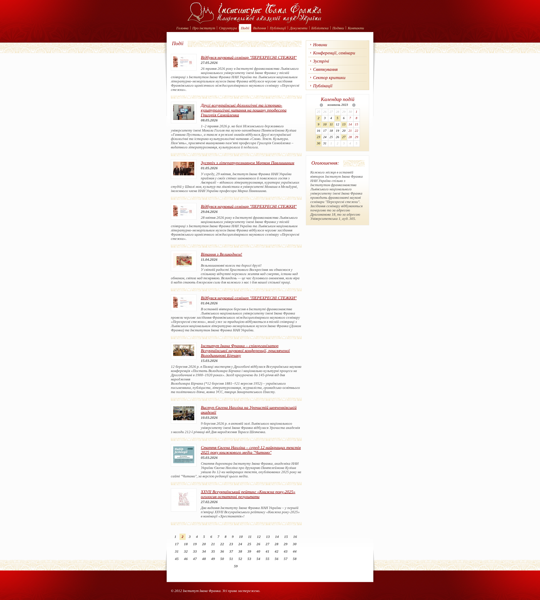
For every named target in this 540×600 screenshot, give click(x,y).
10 (241, 537)
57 (286, 559)
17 (177, 544)
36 (222, 551)
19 (195, 544)
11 (250, 537)
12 (259, 537)
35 (213, 551)
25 (249, 544)
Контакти (356, 28)
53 (249, 559)
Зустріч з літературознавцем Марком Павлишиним (247, 162)
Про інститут (203, 28)
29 (286, 544)
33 (195, 551)
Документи (299, 28)
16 (295, 537)
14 (277, 537)
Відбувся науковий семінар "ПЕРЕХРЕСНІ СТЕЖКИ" (249, 57)
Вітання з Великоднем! (221, 254)
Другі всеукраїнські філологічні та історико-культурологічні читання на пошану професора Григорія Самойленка (243, 110)
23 (231, 544)
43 (286, 551)
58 (295, 559)
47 (195, 559)
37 (231, 551)
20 (204, 544)
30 (295, 544)
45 (177, 559)
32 (186, 551)
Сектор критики (329, 77)
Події (245, 28)
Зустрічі (321, 61)
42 (276, 551)
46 (186, 559)
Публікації (278, 28)
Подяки (338, 28)
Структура (228, 28)
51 (231, 559)
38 (240, 551)
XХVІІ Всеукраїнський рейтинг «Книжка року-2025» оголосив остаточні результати (248, 494)
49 (213, 559)
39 (249, 551)
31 (177, 551)
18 (186, 544)
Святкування (325, 69)
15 (286, 537)
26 (258, 544)
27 (267, 544)
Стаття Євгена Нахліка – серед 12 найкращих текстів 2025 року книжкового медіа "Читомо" (251, 450)
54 (258, 559)
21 (213, 544)
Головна (182, 28)
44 (295, 551)
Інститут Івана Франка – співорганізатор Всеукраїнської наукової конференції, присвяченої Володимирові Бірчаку (245, 350)
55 (267, 559)
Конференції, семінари (334, 52)
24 (240, 544)
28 (276, 544)
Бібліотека (320, 28)
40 (258, 551)
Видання (259, 28)
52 (240, 559)
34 (204, 551)
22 (222, 544)
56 (276, 559)
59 (236, 566)
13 (268, 537)
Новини (320, 44)
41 (267, 551)
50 (222, 559)
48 (204, 559)
